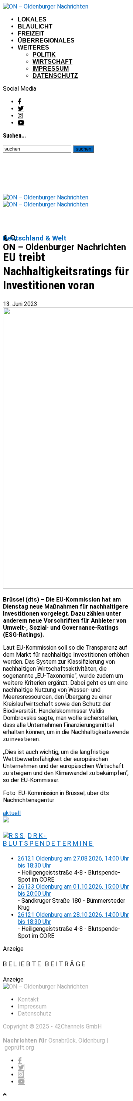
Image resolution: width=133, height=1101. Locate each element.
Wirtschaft (52, 61)
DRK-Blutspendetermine (48, 839)
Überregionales (46, 40)
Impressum (51, 68)
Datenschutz (55, 76)
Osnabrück (62, 1040)
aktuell (12, 813)
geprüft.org (19, 1047)
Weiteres (33, 47)
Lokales (32, 19)
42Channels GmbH (78, 1026)
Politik (44, 54)
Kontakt (28, 999)
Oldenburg (91, 1040)
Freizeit (31, 33)
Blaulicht (35, 26)
